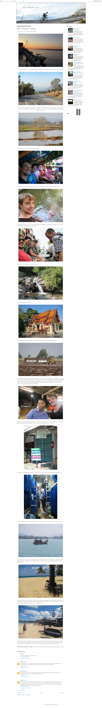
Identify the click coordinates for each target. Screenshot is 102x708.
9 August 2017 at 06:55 (24, 667)
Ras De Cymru (76, 37)
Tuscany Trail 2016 (77, 99)
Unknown (22, 661)
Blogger (56, 704)
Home (41, 692)
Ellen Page (22, 671)
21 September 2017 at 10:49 (25, 688)
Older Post (62, 692)
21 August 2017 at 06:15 (24, 676)
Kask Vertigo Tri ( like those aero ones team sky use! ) (78, 72)
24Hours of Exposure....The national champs (78, 82)
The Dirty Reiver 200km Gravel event (78, 91)
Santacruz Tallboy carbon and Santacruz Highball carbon (78, 63)
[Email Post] (31, 646)
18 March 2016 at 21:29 (24, 658)
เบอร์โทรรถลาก (23, 665)
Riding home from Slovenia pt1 (77, 29)
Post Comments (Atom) (26, 694)
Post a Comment (22, 690)
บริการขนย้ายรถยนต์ (24, 686)
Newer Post (19, 692)
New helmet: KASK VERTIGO (77, 55)
